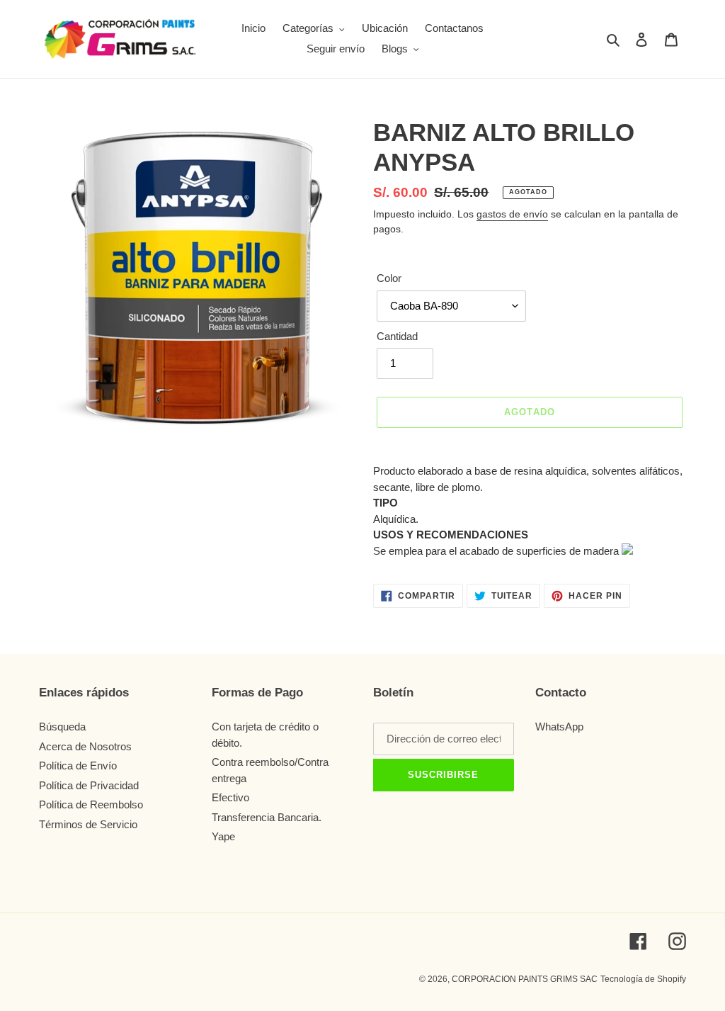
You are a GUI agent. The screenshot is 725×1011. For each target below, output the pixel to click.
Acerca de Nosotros (85, 746)
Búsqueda (62, 727)
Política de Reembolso (91, 804)
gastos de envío (512, 214)
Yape (223, 836)
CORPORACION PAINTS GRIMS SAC (525, 979)
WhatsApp (559, 727)
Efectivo (230, 797)
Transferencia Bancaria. (271, 817)
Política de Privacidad (89, 785)
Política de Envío (78, 765)
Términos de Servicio (88, 824)
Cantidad (397, 336)
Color (389, 278)
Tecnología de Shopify (643, 979)
